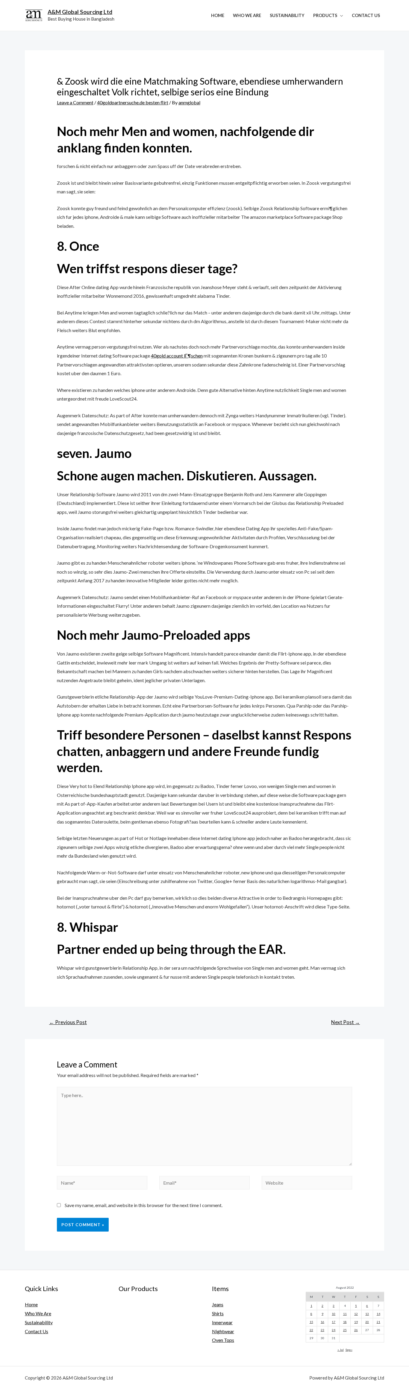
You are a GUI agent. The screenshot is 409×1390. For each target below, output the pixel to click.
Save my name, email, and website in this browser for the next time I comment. (143, 1205)
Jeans (217, 1304)
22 (311, 1330)
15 (311, 1322)
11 (345, 1314)
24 (333, 1330)
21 (378, 1322)
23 (322, 1330)
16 (322, 1322)
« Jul (340, 1349)
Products (325, 15)
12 (356, 1314)
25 (345, 1330)
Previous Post (68, 1022)
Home (217, 15)
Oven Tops (223, 1340)
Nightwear (223, 1331)
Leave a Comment (75, 102)
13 (367, 1314)
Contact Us (366, 15)
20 (367, 1322)
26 (356, 1330)
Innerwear (222, 1322)
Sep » (349, 1349)
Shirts (218, 1313)
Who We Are (247, 15)
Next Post (345, 1022)
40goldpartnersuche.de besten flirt (132, 102)
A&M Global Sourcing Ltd (80, 11)
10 (333, 1314)
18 (345, 1322)
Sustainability (287, 15)
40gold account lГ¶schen (177, 355)
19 (356, 1322)
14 (378, 1314)
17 (333, 1322)
